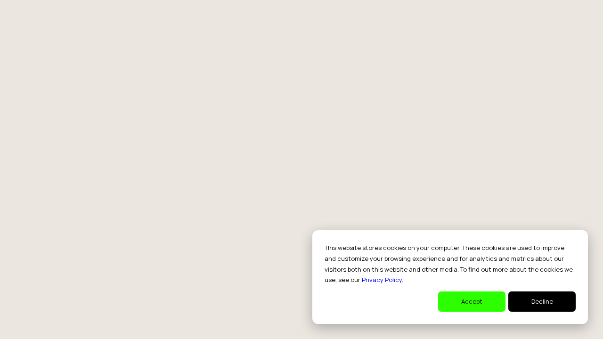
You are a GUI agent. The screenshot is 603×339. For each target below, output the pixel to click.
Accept (471, 301)
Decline (542, 301)
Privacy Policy (382, 279)
